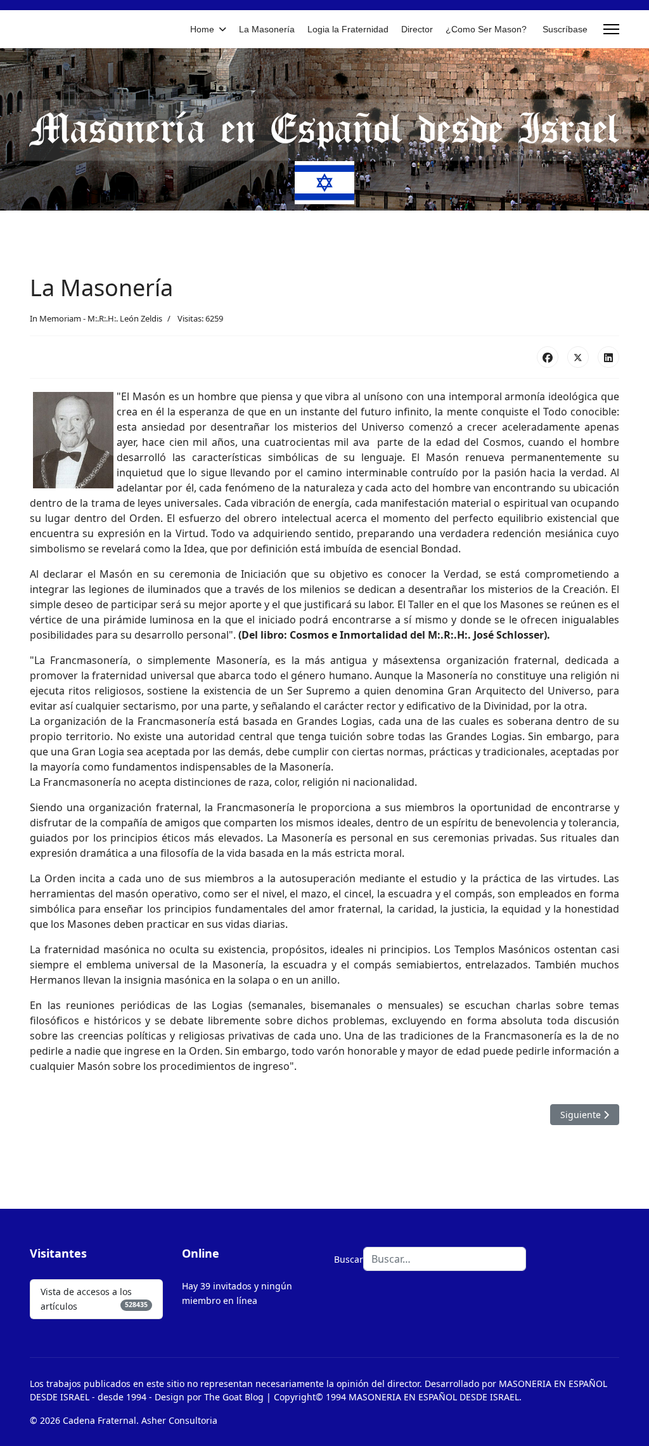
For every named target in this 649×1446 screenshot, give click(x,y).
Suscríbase (565, 29)
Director (417, 29)
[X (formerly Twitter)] (578, 357)
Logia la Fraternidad (348, 29)
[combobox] (444, 1259)
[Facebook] (547, 357)
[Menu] (611, 29)
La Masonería (267, 29)
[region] (324, 129)
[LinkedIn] (608, 357)
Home (202, 29)
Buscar (348, 1259)
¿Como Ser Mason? (486, 29)
